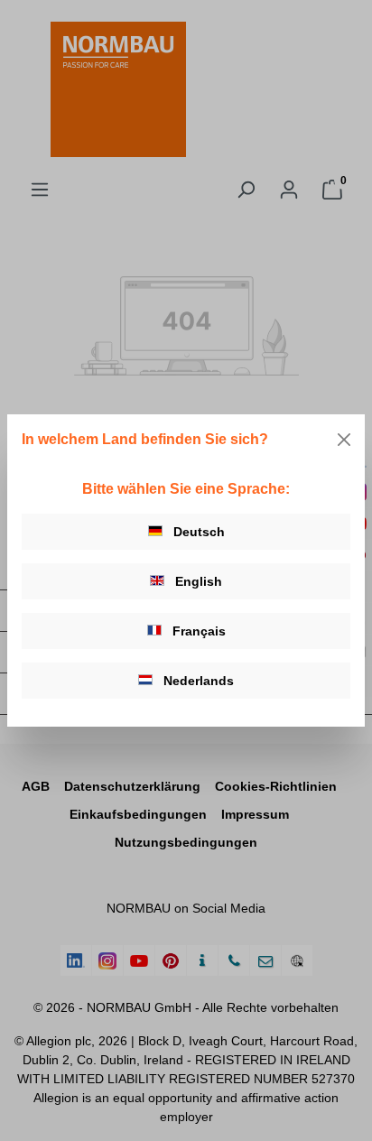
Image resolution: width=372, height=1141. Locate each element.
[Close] (344, 439)
